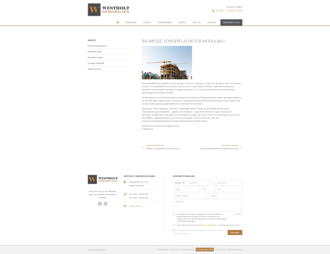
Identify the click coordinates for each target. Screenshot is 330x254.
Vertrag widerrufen (204, 249)
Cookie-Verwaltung (234, 249)
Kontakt (212, 22)
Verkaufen (131, 22)
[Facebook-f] (100, 204)
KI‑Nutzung (220, 249)
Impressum (175, 249)
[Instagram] (106, 204)
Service (182, 22)
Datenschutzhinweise (209, 225)
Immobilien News (95, 57)
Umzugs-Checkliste (96, 63)
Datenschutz (163, 249)
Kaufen (147, 22)
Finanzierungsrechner (97, 46)
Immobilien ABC (94, 51)
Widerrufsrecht (187, 249)
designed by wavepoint (97, 249)
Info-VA (196, 22)
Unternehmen (165, 22)
